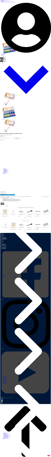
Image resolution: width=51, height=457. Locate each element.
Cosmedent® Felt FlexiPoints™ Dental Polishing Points (21, 214)
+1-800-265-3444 (2, 1)
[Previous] (0, 213)
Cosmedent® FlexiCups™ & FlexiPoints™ (29, 214)
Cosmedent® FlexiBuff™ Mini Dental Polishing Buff (38, 214)
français (2, 54)
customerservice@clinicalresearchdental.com (5, 0)
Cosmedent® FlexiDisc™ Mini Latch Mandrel (13, 214)
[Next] (50, 213)
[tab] (2, 194)
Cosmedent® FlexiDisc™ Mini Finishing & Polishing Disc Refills (5, 214)
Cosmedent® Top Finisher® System (46, 227)
